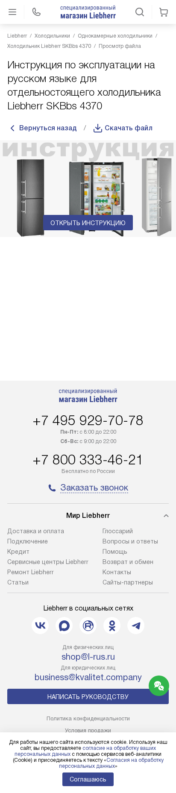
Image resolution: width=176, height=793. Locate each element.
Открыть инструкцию (88, 223)
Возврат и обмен (128, 561)
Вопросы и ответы (130, 541)
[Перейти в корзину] (163, 12)
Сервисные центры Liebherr (47, 561)
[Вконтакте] (40, 625)
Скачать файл (129, 128)
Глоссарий (118, 531)
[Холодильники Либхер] (88, 12)
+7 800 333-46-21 (88, 460)
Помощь (115, 551)
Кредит (18, 551)
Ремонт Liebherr (30, 572)
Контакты (117, 572)
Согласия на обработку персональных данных (111, 763)
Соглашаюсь (88, 779)
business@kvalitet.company (88, 677)
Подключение (27, 541)
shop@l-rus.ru (88, 656)
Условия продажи (88, 730)
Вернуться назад (48, 128)
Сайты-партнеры (128, 582)
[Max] (64, 625)
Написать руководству (88, 696)
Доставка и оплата (35, 531)
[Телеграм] (135, 625)
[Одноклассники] (111, 625)
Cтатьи (18, 582)
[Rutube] (88, 625)
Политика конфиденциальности (88, 718)
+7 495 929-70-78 (88, 420)
